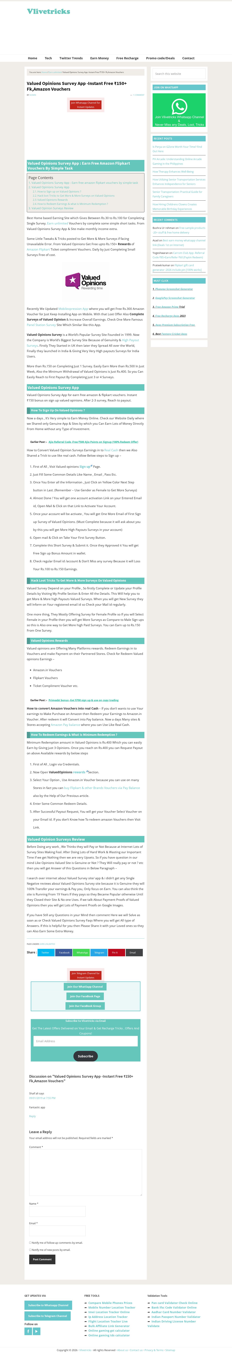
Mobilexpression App (73, 309)
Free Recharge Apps (167, 316)
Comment (36, 1147)
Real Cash (111, 450)
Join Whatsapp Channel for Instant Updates (85, 105)
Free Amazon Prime (166, 307)
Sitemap (170, 1350)
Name (33, 1203)
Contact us (136, 1350)
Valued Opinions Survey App (50, 187)
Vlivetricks (48, 10)
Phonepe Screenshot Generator (174, 289)
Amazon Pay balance (65, 725)
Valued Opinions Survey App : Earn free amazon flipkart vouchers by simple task (85, 183)
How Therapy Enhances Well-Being (173, 171)
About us (122, 1350)
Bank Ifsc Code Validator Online (174, 1307)
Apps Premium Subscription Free (175, 325)
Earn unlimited (57, 223)
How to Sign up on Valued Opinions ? (59, 191)
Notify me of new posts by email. (51, 1250)
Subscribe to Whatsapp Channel (48, 1305)
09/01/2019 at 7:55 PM (42, 1098)
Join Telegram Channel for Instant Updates (86, 975)
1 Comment (138, 95)
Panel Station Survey (41, 325)
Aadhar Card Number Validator (174, 1312)
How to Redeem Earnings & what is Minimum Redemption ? (72, 204)
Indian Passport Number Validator (176, 1317)
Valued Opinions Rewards (52, 200)
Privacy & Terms (154, 1350)
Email (33, 1223)
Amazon (32, 249)
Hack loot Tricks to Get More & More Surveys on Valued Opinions (76, 195)
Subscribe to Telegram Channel (47, 1316)
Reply (32, 1116)
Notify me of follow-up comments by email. (57, 1242)
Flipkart (44, 249)
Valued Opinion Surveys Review (52, 208)
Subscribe (85, 1056)
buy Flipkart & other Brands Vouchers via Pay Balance (102, 788)
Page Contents (41, 177)
